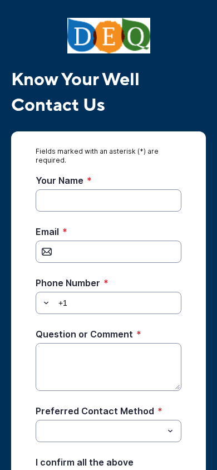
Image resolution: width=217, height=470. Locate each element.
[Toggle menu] (170, 431)
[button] (44, 303)
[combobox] (108, 431)
